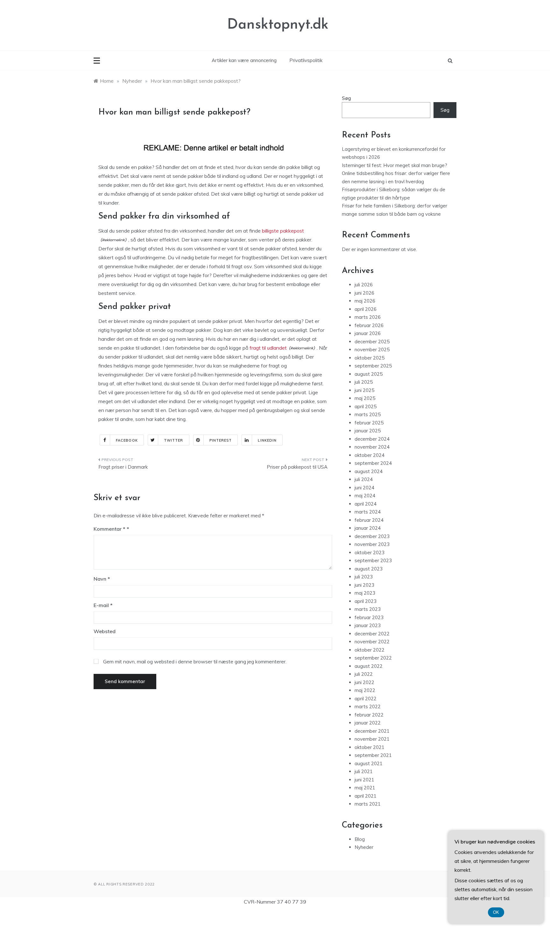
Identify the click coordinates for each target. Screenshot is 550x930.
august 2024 (369, 471)
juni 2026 (364, 293)
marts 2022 (368, 706)
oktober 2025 (369, 358)
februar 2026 (369, 325)
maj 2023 (365, 593)
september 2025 (373, 366)
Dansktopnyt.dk (277, 25)
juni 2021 (364, 780)
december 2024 (372, 439)
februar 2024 (369, 520)
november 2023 (372, 544)
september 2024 (373, 463)
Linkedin (267, 440)
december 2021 (372, 731)
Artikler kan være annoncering (244, 60)
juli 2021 (364, 771)
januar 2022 (368, 723)
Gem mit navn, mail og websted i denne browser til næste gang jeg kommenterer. (194, 661)
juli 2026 (364, 285)
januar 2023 (368, 625)
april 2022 (366, 699)
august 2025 (369, 374)
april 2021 (366, 796)
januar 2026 (368, 333)
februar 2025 (369, 423)
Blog (360, 839)
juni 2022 (364, 682)
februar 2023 (369, 617)
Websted (105, 631)
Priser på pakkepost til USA (297, 467)
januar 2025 (368, 431)
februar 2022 (369, 715)
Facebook (127, 440)
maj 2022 (365, 690)
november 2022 (372, 642)
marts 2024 (368, 512)
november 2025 (372, 349)
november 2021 (372, 739)
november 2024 (372, 447)
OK (496, 912)
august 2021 (369, 763)
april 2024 (366, 504)
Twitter (173, 440)
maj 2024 (365, 496)
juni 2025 (364, 390)
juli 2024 (364, 479)
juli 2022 (364, 674)
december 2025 (372, 342)
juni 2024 (364, 488)
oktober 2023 (369, 552)
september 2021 (373, 755)
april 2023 (366, 601)
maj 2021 (365, 788)
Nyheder (364, 847)
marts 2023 (368, 609)
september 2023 (373, 560)
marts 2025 (368, 414)
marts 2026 (368, 317)
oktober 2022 (369, 650)
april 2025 (366, 406)
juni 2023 (364, 585)
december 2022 (372, 634)
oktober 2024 (369, 455)
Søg (346, 98)
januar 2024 (368, 528)
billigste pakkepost (283, 230)
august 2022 (369, 666)
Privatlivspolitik (305, 60)
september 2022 (373, 658)
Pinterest (220, 440)
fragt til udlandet (268, 348)
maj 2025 (365, 398)
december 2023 (372, 536)
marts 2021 (368, 804)
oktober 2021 (369, 747)
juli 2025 (364, 382)
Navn (102, 579)
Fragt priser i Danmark (123, 467)
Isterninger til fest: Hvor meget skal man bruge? (394, 165)
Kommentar (109, 529)
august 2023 (369, 569)
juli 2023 (364, 577)
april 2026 (366, 309)
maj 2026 (365, 301)
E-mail (103, 605)
